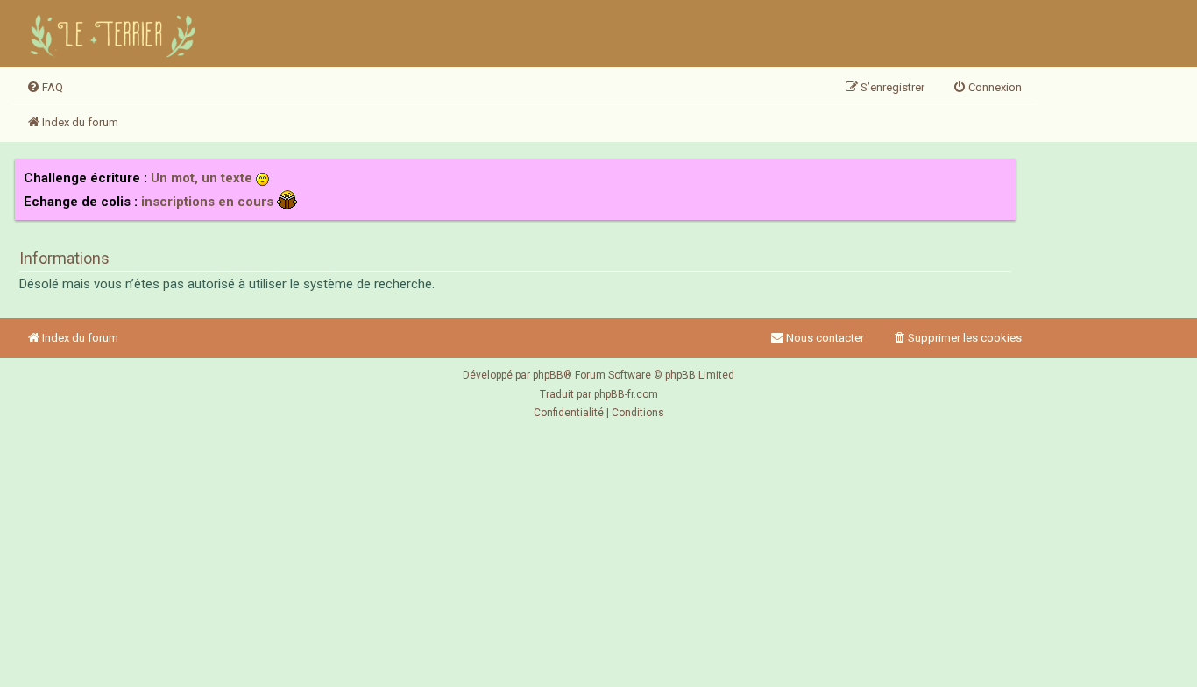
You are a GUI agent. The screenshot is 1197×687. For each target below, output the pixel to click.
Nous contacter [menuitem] (825, 337)
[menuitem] (44, 87)
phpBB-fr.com (626, 394)
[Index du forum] (115, 33)
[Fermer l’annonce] (1001, 173)
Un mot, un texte (201, 178)
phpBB (548, 375)
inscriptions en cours (207, 201)
